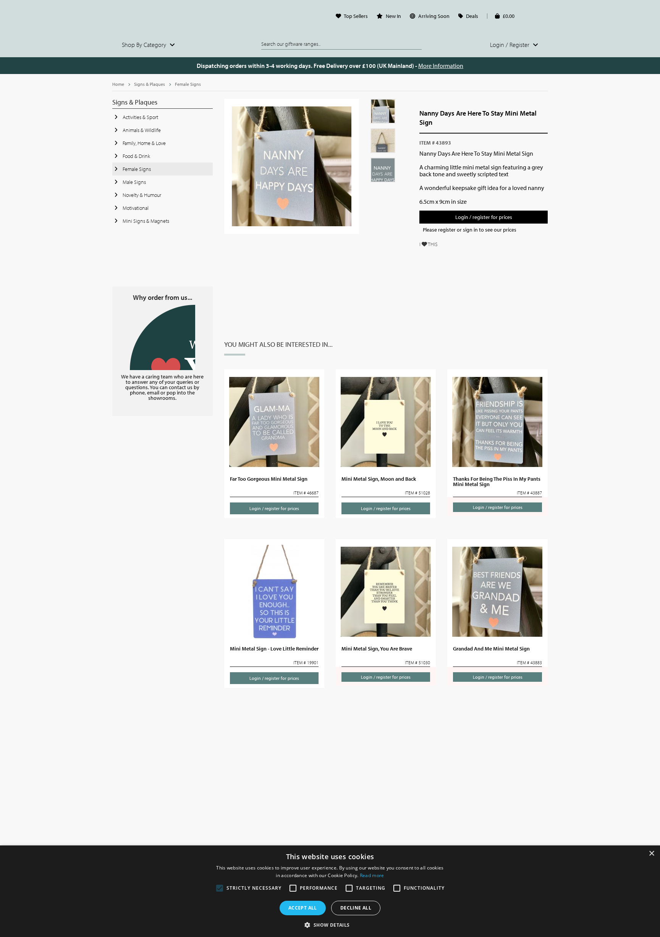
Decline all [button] (355, 908)
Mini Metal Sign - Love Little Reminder (274, 648)
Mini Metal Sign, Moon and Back (378, 478)
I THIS (428, 244)
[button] (329, 924)
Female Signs (188, 84)
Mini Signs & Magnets (145, 220)
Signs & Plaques (149, 84)
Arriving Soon (434, 16)
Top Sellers (356, 16)
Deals (472, 16)
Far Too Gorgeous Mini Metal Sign (268, 478)
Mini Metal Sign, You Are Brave (376, 648)
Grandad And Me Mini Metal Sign (491, 648)
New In (393, 16)
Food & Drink (135, 156)
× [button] (651, 854)
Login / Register (510, 44)
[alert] (330, 891)
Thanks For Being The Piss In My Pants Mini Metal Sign (496, 481)
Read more (372, 875)
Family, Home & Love (143, 143)
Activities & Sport (139, 117)
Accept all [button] (302, 908)
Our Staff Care (162, 337)
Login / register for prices (483, 217)
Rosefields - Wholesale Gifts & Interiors (162, 18)
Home (118, 84)
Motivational (135, 207)
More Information (440, 65)
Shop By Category (145, 44)
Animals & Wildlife (141, 130)
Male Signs (133, 182)
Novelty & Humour (141, 195)
